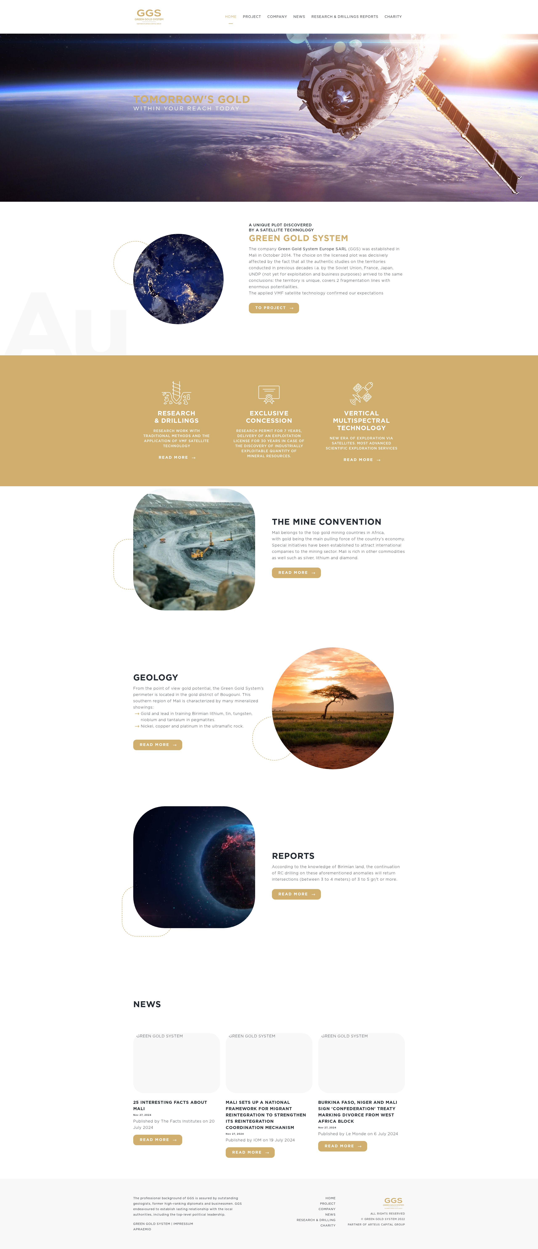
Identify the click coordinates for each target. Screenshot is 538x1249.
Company (277, 16)
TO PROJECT (270, 308)
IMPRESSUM (183, 1224)
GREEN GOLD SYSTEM (151, 1224)
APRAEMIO (142, 1229)
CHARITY (328, 1225)
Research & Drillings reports (344, 16)
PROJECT (328, 1203)
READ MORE (173, 458)
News (299, 16)
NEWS (330, 1214)
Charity (393, 16)
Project (252, 16)
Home (231, 16)
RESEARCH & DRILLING (316, 1220)
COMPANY (327, 1209)
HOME (331, 1198)
